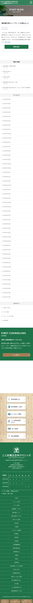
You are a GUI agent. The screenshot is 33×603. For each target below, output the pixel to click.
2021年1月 (6, 232)
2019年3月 (6, 288)
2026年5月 (6, 112)
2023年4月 (6, 193)
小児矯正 (16, 526)
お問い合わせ (16, 569)
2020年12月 (6, 236)
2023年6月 (6, 189)
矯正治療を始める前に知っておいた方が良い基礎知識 (16, 87)
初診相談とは (16, 551)
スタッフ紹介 (16, 505)
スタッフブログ (5, 29)
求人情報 (16, 583)
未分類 (5, 320)
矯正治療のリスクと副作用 (16, 566)
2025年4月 (6, 155)
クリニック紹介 (16, 501)
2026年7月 (6, 103)
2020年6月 (6, 254)
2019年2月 (6, 292)
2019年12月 (6, 267)
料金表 (16, 558)
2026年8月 (6, 99)
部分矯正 (16, 537)
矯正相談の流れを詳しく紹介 (10, 82)
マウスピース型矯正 (16, 530)
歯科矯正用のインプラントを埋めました (15, 23)
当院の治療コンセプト (16, 516)
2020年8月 (6, 245)
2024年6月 (6, 176)
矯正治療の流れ (16, 548)
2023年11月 (6, 185)
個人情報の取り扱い (16, 580)
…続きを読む (7, 42)
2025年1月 (6, 159)
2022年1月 (6, 219)
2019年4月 (6, 284)
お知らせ (5, 307)
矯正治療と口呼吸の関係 (9, 66)
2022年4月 (6, 215)
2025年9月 (6, 142)
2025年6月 (6, 150)
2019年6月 (6, 275)
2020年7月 (6, 249)
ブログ (5, 312)
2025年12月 (6, 133)
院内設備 (16, 562)
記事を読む (16, 46)
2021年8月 (6, 224)
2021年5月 (6, 228)
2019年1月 (6, 297)
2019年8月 (6, 271)
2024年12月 (6, 163)
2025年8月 (6, 146)
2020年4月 (6, 258)
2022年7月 (6, 211)
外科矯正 (16, 541)
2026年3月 (6, 120)
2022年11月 (6, 202)
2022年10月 (6, 206)
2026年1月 (6, 129)
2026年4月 (6, 116)
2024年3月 (6, 181)
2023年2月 (6, 198)
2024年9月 (6, 172)
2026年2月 (6, 125)
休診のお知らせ (7, 71)
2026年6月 (6, 108)
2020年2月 (6, 262)
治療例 (16, 555)
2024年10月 (6, 168)
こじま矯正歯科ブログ (16, 587)
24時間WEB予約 (16, 573)
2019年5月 (6, 279)
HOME (16, 498)
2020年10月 (6, 241)
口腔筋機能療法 (16, 544)
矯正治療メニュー (16, 512)
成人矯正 (16, 523)
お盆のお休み (6, 76)
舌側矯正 (16, 533)
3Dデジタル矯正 (16, 519)
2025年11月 (6, 138)
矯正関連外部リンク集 (16, 591)
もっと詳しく (16, 355)
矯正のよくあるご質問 (16, 576)
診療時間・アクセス (16, 509)
